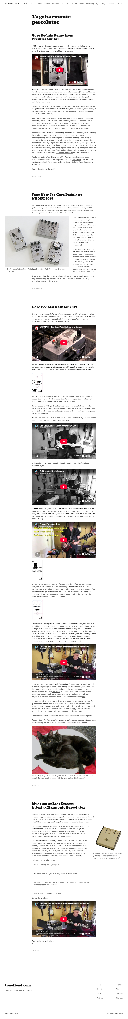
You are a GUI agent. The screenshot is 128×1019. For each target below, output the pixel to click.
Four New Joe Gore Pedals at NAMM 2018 (57, 196)
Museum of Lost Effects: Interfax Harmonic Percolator (58, 805)
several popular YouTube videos (50, 834)
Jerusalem (76, 160)
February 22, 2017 (37, 785)
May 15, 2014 (36, 951)
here (84, 697)
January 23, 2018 (37, 288)
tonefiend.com (12, 3)
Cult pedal (56, 692)
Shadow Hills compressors (42, 114)
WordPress (119, 1013)
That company (69, 135)
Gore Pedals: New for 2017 (54, 307)
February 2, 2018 (37, 176)
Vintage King (88, 222)
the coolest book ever (64, 153)
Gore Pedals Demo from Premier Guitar (53, 37)
